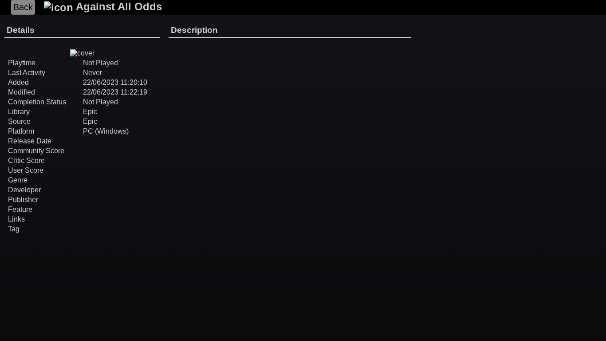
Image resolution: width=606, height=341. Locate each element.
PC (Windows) (106, 131)
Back (23, 7)
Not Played (100, 102)
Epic (90, 111)
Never (92, 72)
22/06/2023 (100, 82)
